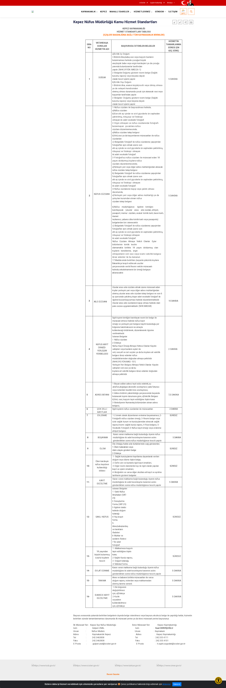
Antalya (170, 3)
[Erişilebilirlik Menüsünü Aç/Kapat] (218, 680)
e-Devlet (142, 3)
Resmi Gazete (113, 674)
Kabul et (177, 684)
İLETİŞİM (172, 12)
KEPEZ (103, 12)
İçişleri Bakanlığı (156, 3)
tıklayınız (166, 684)
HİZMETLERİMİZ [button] (142, 12)
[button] (185, 22)
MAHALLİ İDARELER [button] (119, 12)
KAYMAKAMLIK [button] (88, 12)
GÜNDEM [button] (159, 12)
